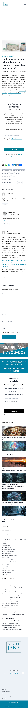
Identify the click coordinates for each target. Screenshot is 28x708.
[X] (7, 673)
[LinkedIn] (15, 673)
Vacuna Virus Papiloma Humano (9, 182)
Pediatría (4, 568)
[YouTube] (13, 673)
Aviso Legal (4, 689)
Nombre (4, 314)
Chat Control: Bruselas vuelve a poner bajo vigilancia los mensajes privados (12, 503)
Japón (13, 176)
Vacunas (10, 56)
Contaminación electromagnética (9, 591)
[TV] (23, 673)
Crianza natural (17, 593)
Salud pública (15, 621)
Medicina (4, 557)
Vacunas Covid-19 (11, 627)
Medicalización (5, 553)
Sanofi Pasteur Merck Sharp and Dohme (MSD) (10, 623)
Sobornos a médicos (18, 625)
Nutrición (4, 564)
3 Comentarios (22, 71)
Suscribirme (14, 149)
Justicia (12, 601)
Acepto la (13, 139)
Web (3, 328)
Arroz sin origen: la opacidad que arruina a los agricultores (13, 438)
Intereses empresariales (6, 601)
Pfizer (18, 610)
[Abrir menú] (25, 4)
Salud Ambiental (6, 621)
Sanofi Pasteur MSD (6, 179)
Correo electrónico (7, 321)
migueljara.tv (5, 562)
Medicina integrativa (6, 559)
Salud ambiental (5, 572)
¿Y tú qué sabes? (5, 530)
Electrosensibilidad (5, 595)
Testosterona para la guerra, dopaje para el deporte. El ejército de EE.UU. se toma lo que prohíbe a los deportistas (13, 486)
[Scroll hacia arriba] (25, 695)
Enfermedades (5, 547)
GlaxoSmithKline (6, 176)
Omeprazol (4, 566)
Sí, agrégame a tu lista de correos (11, 332)
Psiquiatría (11, 612)
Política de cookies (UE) (6, 696)
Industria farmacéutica (7, 549)
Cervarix (12, 173)
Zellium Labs (20, 706)
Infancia (15, 599)
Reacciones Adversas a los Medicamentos (13, 616)
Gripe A (18, 597)
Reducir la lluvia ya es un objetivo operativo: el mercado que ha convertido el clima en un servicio (14, 469)
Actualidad (4, 532)
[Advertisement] (14, 23)
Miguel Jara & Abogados (7, 561)
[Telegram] (20, 673)
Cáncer (3, 541)
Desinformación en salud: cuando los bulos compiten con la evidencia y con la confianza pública (12, 519)
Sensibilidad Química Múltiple (8, 625)
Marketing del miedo (7, 55)
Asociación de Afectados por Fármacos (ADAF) (12, 539)
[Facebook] (5, 673)
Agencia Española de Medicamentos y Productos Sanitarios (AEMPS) (11, 583)
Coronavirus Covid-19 (8, 593)
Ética (20, 629)
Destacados (4, 543)
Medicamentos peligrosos (7, 555)
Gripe (14, 597)
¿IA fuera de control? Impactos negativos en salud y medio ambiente (12, 453)
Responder (5, 204)
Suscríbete (14, 411)
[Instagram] (10, 673)
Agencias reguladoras (7, 170)
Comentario (5, 293)
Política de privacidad (6, 691)
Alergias (4, 534)
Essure (16, 595)
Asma (3, 537)
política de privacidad (16, 139)
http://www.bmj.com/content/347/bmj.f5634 (14, 220)
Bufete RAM (5, 173)
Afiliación (4, 698)
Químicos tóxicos (18, 612)
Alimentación (5, 535)
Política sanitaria (5, 612)
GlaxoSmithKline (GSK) (7, 597)
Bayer (13, 587)
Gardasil (18, 173)
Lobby (16, 601)
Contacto (3, 694)
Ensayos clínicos (11, 595)
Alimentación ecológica (6, 587)
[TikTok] (18, 673)
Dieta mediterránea (6, 545)
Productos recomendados (7, 570)
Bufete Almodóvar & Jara (18, 170)
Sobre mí (3, 693)
